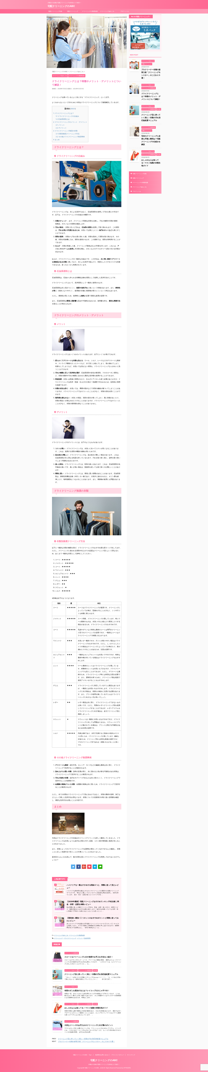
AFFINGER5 (127, 1068)
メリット (60, 125)
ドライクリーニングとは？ (63, 113)
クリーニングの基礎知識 (90, 11)
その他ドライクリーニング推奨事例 (70, 137)
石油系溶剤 (87, 938)
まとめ (56, 140)
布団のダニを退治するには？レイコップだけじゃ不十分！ (87, 990)
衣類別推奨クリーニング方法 (67, 134)
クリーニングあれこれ (107, 11)
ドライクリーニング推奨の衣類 (65, 131)
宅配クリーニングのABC (61, 6)
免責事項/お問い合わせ (102, 1055)
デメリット (61, 128)
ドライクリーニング (69, 938)
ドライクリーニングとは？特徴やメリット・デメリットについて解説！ (150, 96)
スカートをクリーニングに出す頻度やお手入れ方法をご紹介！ (88, 957)
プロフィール (124, 11)
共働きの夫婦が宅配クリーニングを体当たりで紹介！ (104, 1064)
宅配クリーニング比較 (55, 11)
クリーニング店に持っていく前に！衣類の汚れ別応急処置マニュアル (91, 974)
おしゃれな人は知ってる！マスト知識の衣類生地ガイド (86, 1008)
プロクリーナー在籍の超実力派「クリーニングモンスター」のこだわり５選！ (86, 1041)
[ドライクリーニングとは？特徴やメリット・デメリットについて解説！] (95, 867)
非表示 (73, 109)
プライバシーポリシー (117, 1055)
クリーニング (58, 938)
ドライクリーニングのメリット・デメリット (70, 122)
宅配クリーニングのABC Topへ (82, 1055)
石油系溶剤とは (63, 119)
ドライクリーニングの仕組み (67, 116)
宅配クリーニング (72, 11)
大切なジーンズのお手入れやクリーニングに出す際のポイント (88, 1025)
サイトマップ (131, 1055)
